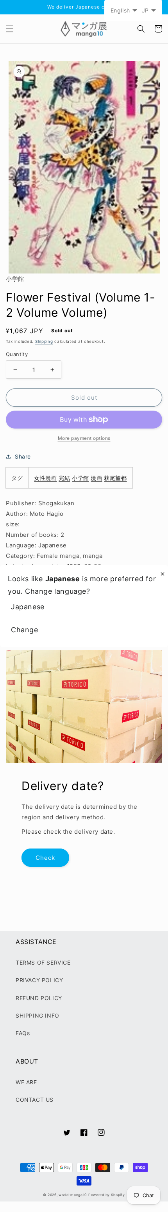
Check (45, 857)
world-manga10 (73, 1195)
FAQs (23, 1033)
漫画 (96, 478)
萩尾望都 (115, 478)
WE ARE (26, 1082)
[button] (9, 28)
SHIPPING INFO (37, 1015)
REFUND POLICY (39, 998)
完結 (64, 478)
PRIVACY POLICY (39, 980)
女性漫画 (45, 478)
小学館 (80, 478)
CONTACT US (35, 1099)
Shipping (44, 341)
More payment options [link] (84, 438)
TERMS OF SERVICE (43, 962)
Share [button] (23, 456)
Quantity (17, 354)
